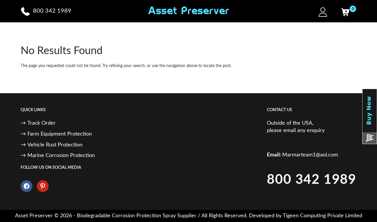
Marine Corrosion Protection (61, 155)
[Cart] (345, 12)
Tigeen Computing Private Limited (322, 215)
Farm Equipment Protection (59, 134)
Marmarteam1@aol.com (310, 155)
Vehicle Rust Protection (54, 145)
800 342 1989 (311, 179)
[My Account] (323, 12)
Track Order (41, 123)
